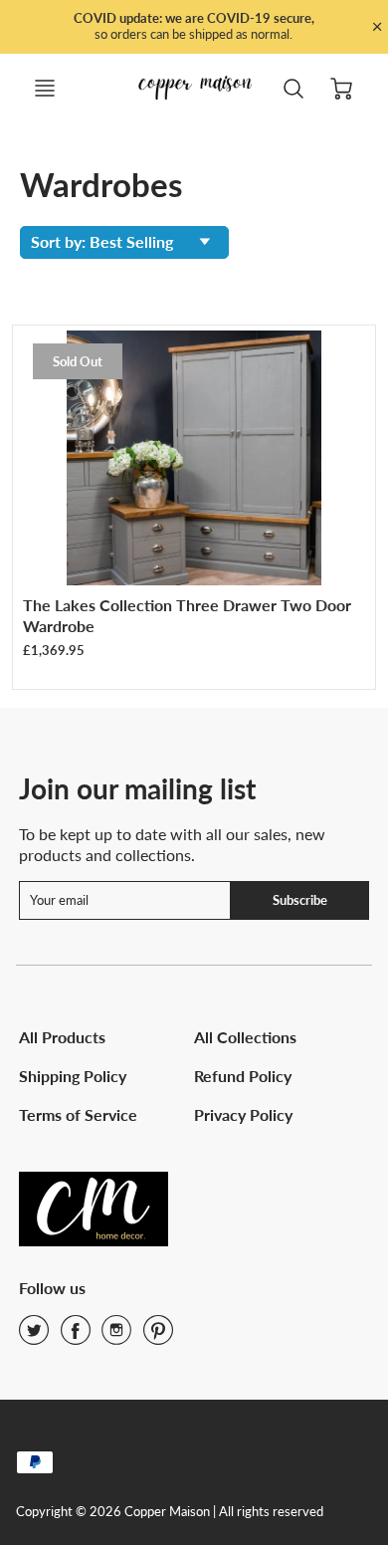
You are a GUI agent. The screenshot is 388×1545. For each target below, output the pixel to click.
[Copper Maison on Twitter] (34, 1336)
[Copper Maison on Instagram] (116, 1336)
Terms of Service (78, 1114)
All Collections (245, 1036)
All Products (62, 1036)
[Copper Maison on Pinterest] (158, 1336)
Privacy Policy (243, 1114)
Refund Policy (242, 1075)
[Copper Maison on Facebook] (76, 1336)
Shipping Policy (72, 1075)
